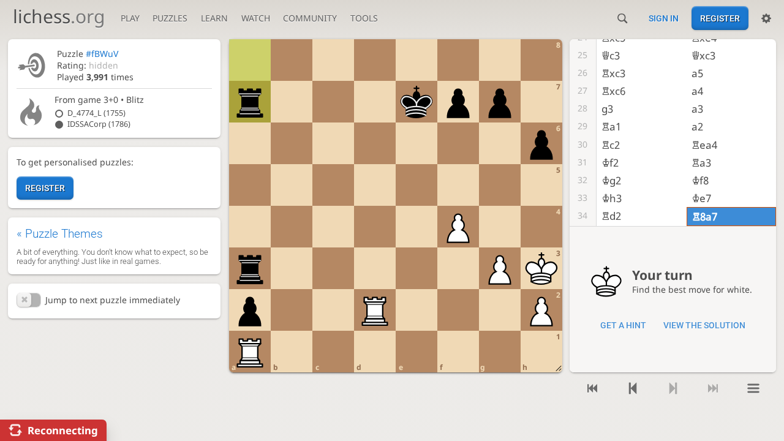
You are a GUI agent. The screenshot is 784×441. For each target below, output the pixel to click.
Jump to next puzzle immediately (112, 300)
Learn (214, 18)
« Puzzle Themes (60, 234)
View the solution (704, 325)
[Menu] (753, 388)
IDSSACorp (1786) (98, 124)
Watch (255, 18)
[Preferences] (766, 18)
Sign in (664, 18)
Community (310, 18)
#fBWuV (102, 53)
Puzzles (170, 18)
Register (720, 18)
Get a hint (623, 325)
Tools (364, 18)
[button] (29, 300)
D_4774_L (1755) (96, 113)
